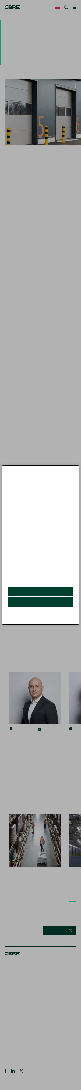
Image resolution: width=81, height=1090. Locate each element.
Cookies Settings (40, 612)
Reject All (40, 602)
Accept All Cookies (40, 591)
